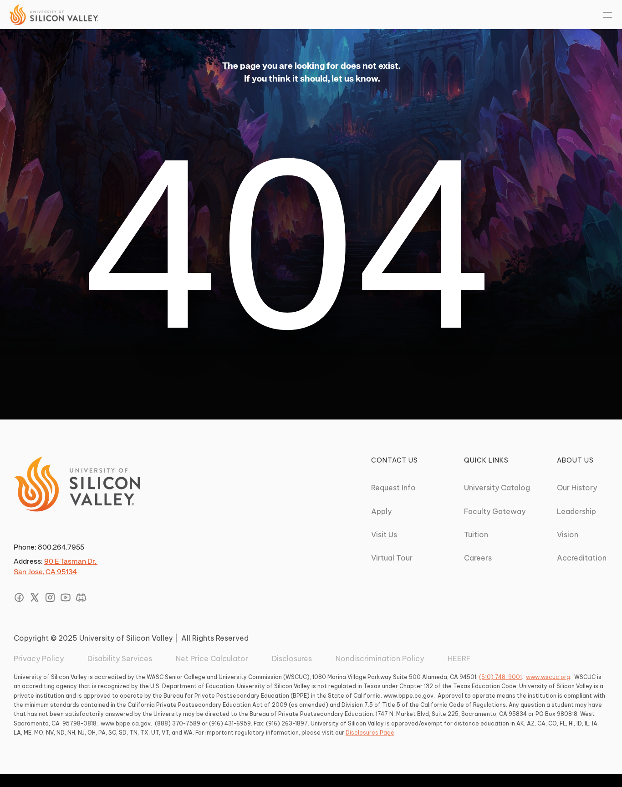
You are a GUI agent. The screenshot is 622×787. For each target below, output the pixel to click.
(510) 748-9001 (500, 677)
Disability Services (119, 658)
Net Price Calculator (212, 658)
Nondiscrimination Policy (380, 658)
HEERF (459, 658)
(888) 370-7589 (177, 723)
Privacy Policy (39, 658)
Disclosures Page (370, 732)
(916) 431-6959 (230, 723)
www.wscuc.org (548, 677)
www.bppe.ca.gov (408, 695)
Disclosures (292, 658)
